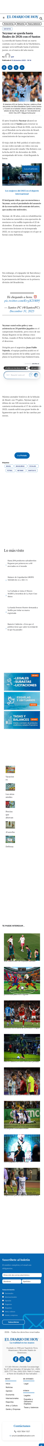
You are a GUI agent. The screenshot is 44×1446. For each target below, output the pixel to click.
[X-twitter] (28, 1359)
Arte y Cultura (11, 1405)
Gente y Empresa (13, 1409)
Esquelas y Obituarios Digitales (28, 1401)
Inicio (8, 1383)
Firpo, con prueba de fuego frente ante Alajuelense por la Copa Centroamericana (21, 1194)
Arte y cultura (10, 1311)
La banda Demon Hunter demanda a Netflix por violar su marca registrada (23, 610)
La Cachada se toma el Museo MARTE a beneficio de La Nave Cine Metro (22, 594)
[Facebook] (4, 67)
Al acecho (10, 832)
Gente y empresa (11, 1315)
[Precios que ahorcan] (10, 804)
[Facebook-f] (16, 1359)
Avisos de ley (9, 24)
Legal (26, 1383)
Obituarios (20, 24)
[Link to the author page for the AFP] (7, 56)
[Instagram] (22, 1359)
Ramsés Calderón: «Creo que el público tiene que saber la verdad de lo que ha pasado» (23, 627)
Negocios (8, 1304)
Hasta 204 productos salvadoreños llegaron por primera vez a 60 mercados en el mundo (22, 563)
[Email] (10, 67)
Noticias (9, 1387)
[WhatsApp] (22, 67)
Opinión (8, 1301)
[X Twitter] (16, 67)
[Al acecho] (10, 824)
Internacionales (11, 1297)
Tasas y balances (34, 24)
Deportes (8, 1308)
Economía (10, 1395)
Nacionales (9, 1293)
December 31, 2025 (22, 311)
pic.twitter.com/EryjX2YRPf (22, 300)
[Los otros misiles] (10, 786)
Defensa (9, 846)
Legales (27, 1395)
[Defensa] (10, 839)
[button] (3, 17)
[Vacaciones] (10, 769)
